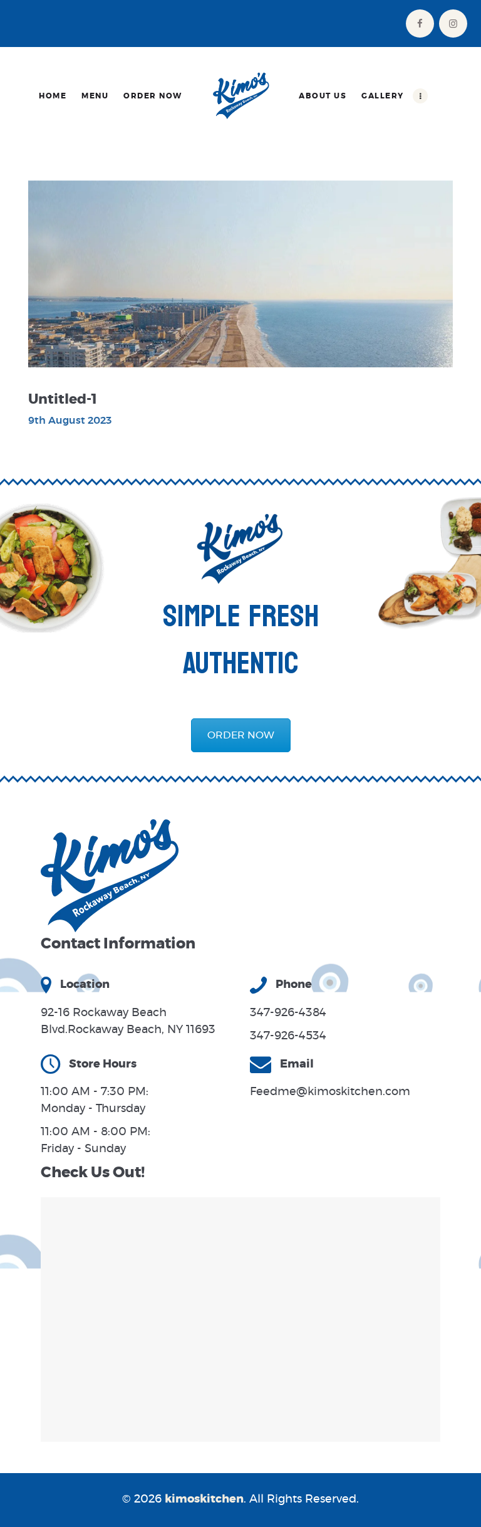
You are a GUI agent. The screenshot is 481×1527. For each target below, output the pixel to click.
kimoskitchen (204, 1499)
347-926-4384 (288, 1013)
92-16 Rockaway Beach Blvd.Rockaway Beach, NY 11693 (128, 1021)
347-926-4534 (288, 1036)
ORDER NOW (240, 735)
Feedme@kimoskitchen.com (330, 1092)
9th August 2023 (69, 421)
